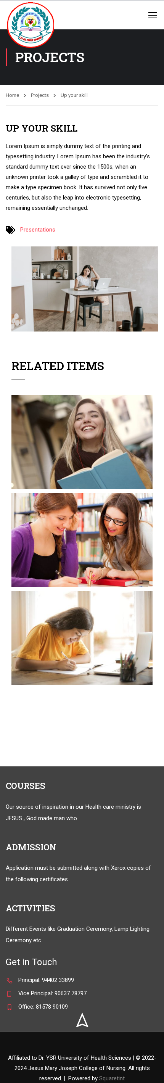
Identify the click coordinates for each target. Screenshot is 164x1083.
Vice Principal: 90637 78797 (52, 993)
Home (12, 95)
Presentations (37, 229)
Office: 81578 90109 (43, 1006)
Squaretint (112, 1078)
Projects (40, 95)
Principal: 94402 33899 (46, 980)
